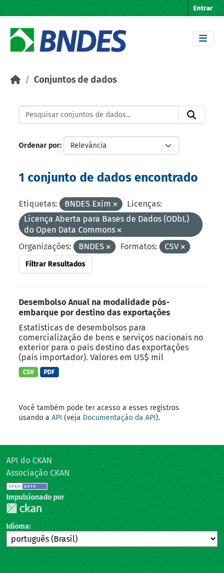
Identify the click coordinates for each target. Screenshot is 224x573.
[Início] (15, 79)
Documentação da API (119, 417)
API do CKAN (29, 460)
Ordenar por (39, 145)
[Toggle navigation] (203, 38)
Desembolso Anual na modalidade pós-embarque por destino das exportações (94, 307)
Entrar (203, 8)
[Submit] (191, 115)
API (57, 417)
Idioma (17, 526)
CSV (28, 372)
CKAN (24, 508)
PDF (49, 372)
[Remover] (115, 204)
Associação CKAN (38, 473)
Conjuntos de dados (75, 79)
